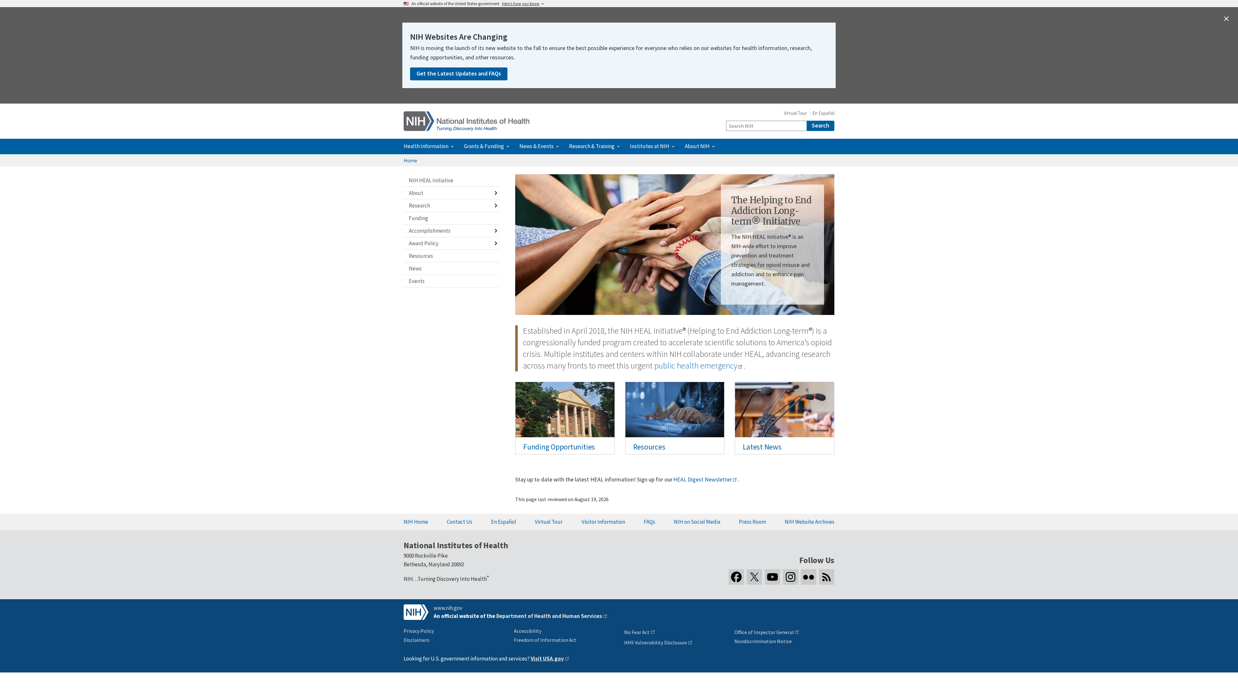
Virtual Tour (795, 113)
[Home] (466, 121)
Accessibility (527, 631)
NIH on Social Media (697, 521)
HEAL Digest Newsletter (702, 479)
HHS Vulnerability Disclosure (655, 642)
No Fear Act (637, 632)
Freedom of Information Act (545, 640)
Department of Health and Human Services (549, 616)
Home (410, 160)
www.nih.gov (448, 607)
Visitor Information (603, 521)
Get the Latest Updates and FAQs (459, 73)
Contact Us (459, 521)
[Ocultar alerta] (1226, 19)
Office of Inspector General (764, 632)
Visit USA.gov (547, 658)
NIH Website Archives (809, 521)
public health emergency (695, 365)
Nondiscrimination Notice (763, 641)
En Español (823, 113)
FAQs (649, 521)
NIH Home (416, 521)
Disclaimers (416, 640)
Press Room (752, 521)
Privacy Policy (419, 631)
